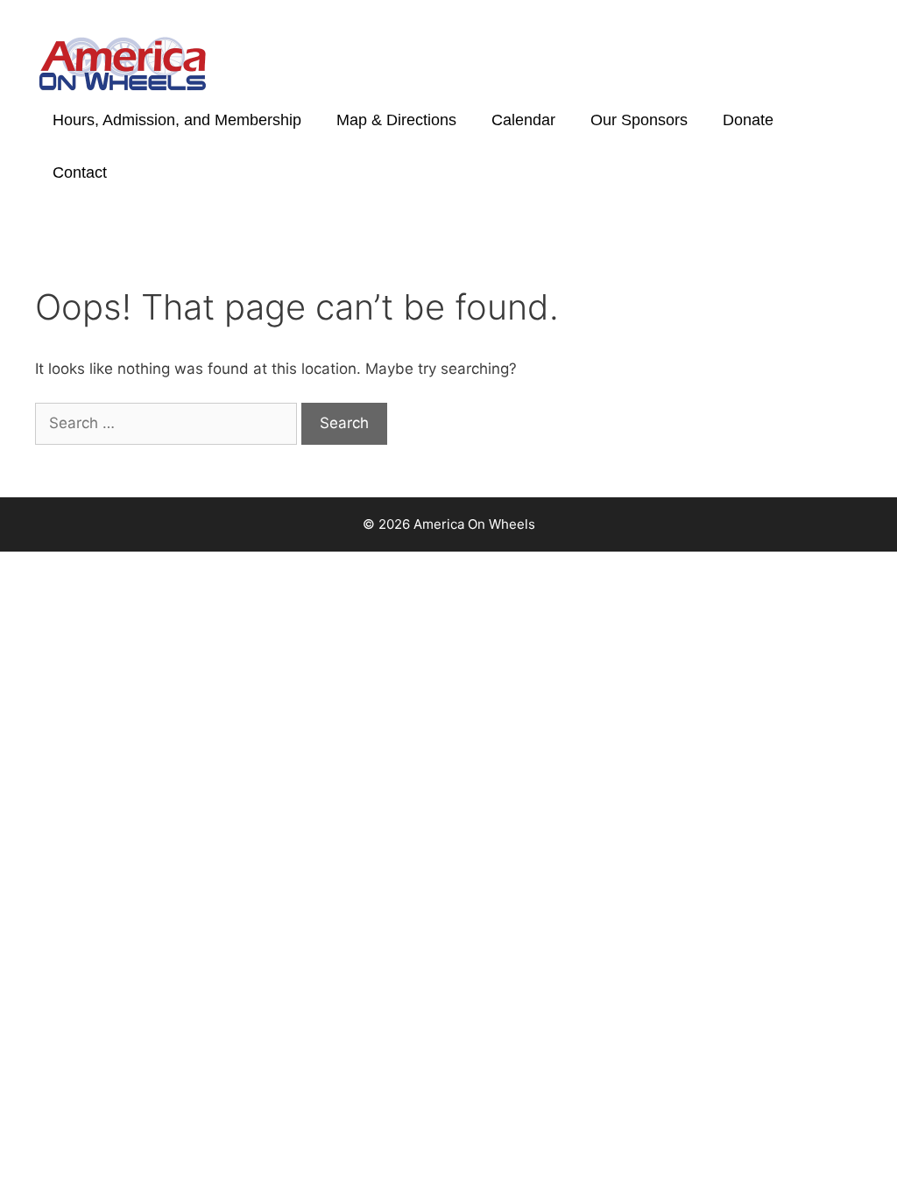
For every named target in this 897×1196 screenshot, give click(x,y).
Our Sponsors (639, 120)
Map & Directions (396, 120)
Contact (80, 172)
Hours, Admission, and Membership (177, 120)
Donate (748, 120)
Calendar (523, 120)
